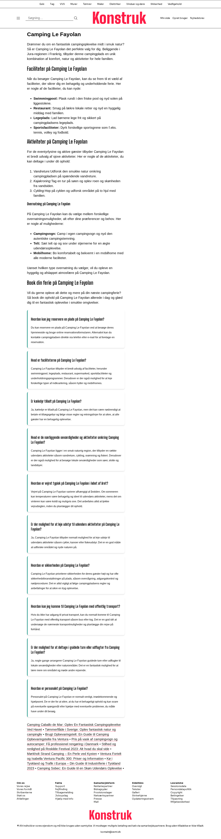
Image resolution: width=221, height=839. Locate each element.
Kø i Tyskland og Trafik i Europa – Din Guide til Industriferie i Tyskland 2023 (73, 763)
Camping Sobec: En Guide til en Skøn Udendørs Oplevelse (79, 768)
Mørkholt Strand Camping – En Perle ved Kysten (62, 754)
